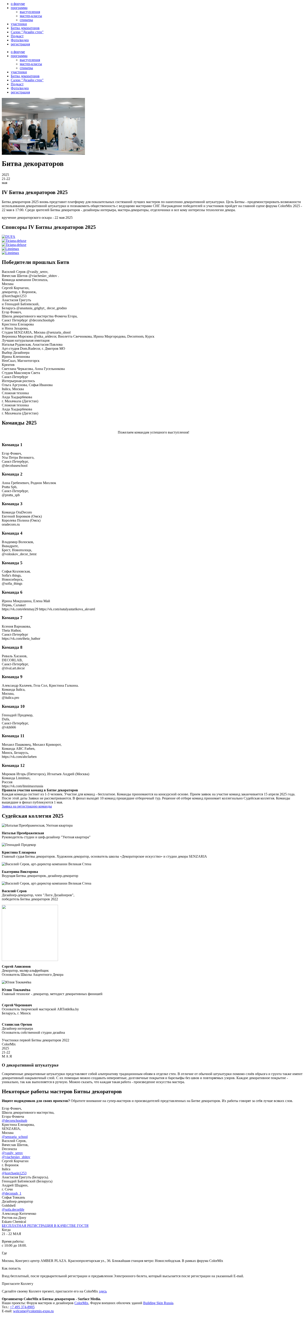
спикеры (26, 20)
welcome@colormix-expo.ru (33, 1311)
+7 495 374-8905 (22, 1307)
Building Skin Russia (158, 1303)
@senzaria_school (15, 1137)
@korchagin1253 (14, 1173)
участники (19, 24)
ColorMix (81, 1303)
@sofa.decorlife (13, 1209)
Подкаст (17, 36)
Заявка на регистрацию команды (27, 806)
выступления (30, 12)
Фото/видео (20, 40)
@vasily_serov (12, 1153)
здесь (103, 1291)
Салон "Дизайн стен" (27, 32)
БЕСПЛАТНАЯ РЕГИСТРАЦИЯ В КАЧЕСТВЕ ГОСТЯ (45, 1226)
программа (19, 8)
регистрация (20, 44)
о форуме (18, 4)
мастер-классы (31, 16)
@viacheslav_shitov (16, 1157)
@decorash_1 (11, 1193)
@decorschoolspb (14, 1120)
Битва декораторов (25, 28)
